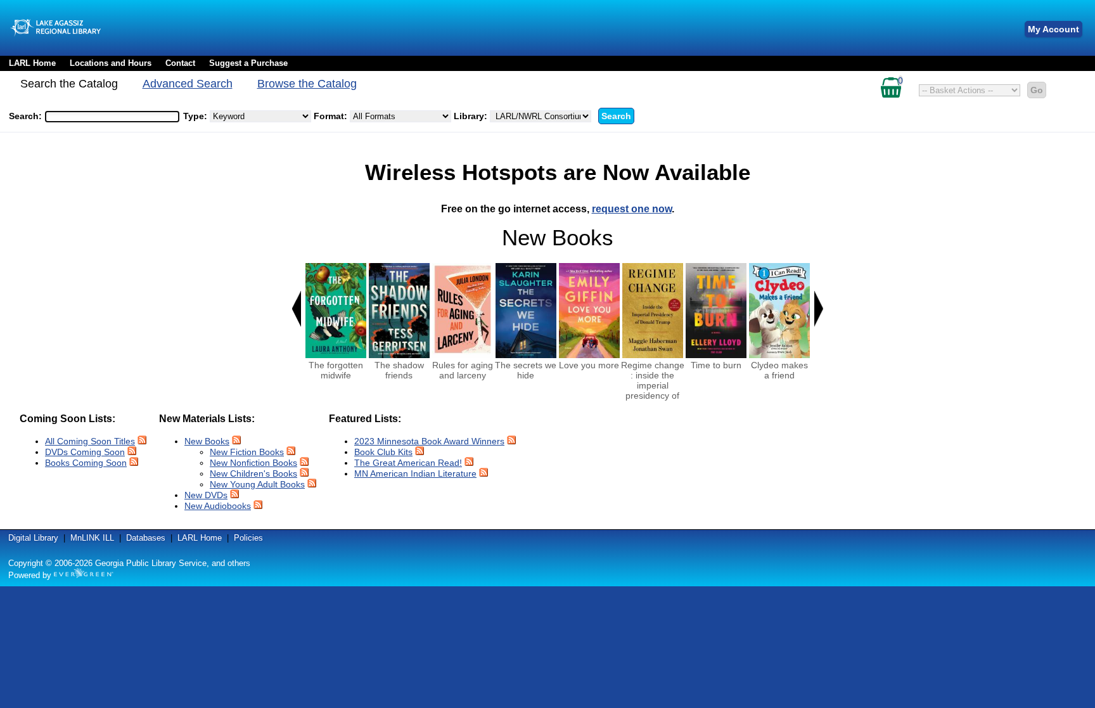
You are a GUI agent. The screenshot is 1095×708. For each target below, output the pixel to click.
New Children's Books (253, 473)
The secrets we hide (525, 370)
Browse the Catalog (307, 83)
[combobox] (112, 116)
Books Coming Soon (86, 463)
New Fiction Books (247, 452)
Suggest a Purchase (248, 63)
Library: (472, 116)
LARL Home (32, 63)
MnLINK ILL (92, 538)
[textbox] (106, 117)
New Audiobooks (217, 506)
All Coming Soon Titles (90, 441)
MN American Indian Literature (415, 473)
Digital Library (33, 538)
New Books (206, 441)
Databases (145, 538)
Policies (248, 538)
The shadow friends (399, 370)
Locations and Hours (110, 63)
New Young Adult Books (257, 484)
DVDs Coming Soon (85, 452)
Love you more (589, 365)
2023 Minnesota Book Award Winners (429, 441)
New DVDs (205, 495)
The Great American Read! (408, 463)
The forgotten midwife (336, 370)
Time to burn (716, 365)
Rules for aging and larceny (462, 370)
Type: (196, 116)
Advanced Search (188, 83)
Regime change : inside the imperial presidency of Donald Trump (652, 385)
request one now (632, 208)
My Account (1053, 29)
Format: (332, 116)
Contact (180, 63)
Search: (26, 116)
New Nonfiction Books (253, 463)
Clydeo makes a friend (779, 370)
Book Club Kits (383, 452)
